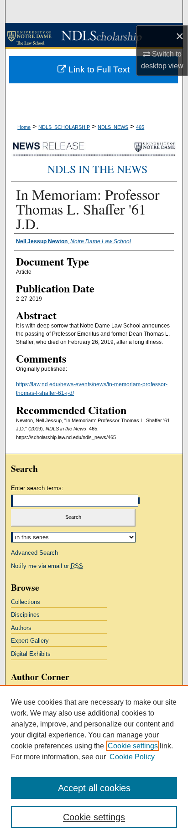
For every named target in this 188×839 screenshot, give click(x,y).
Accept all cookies (94, 788)
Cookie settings (133, 746)
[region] (94, 762)
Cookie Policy (132, 757)
